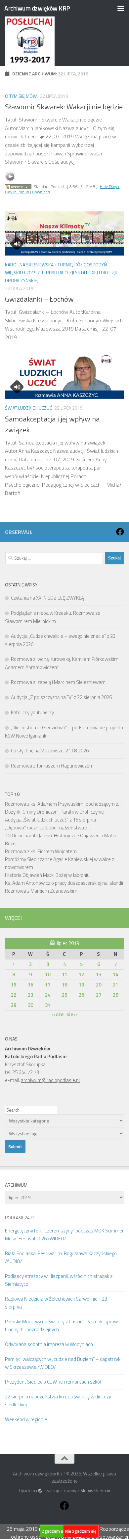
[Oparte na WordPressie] (40, 1491)
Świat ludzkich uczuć (28, 407)
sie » (71, 1014)
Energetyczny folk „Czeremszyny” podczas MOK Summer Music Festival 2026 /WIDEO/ (64, 1234)
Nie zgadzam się (81, 1531)
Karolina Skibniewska (29, 264)
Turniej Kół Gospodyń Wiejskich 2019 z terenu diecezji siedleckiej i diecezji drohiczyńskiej (61, 272)
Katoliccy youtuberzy (32, 712)
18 (64, 984)
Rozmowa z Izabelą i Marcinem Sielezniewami (59, 682)
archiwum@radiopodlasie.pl (50, 1080)
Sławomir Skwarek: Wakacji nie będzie (64, 106)
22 (13, 995)
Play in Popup (17, 192)
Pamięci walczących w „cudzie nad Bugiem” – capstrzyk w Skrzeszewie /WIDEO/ (62, 1363)
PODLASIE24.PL (20, 1217)
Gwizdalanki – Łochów (39, 299)
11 (64, 974)
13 (98, 974)
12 (81, 974)
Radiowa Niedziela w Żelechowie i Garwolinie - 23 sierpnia (56, 1302)
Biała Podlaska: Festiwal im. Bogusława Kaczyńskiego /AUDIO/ (61, 1257)
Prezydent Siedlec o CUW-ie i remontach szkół (53, 1382)
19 (81, 984)
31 (47, 1005)
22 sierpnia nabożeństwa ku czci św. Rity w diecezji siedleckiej (58, 1400)
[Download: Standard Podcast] (18, 186)
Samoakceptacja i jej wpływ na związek (52, 424)
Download (41, 192)
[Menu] (120, 8)
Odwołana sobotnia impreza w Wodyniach (49, 1344)
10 (47, 974)
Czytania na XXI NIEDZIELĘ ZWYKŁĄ (47, 598)
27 (98, 995)
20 (98, 984)
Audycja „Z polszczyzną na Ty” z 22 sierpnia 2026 (61, 697)
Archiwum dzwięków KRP (37, 8)
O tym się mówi (21, 96)
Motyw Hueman (95, 1490)
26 (81, 995)
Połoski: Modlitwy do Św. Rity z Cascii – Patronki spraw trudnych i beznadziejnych (61, 1325)
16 (30, 984)
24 (47, 995)
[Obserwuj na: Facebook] (120, 532)
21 (115, 984)
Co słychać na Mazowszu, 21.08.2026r (50, 750)
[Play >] (10, 176)
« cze (58, 1014)
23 (30, 995)
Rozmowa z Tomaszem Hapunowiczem (52, 766)
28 (115, 995)
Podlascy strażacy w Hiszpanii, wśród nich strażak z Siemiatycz (58, 1280)
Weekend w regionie (26, 1419)
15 (13, 984)
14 (115, 974)
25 (64, 995)
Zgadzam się (54, 1531)
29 (13, 1005)
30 (30, 1005)
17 (47, 984)
